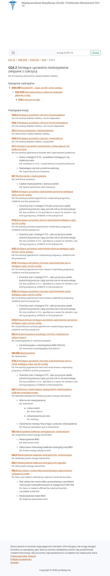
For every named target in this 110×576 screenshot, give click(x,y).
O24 (44, 59)
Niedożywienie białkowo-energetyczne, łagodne (39, 462)
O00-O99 (22, 59)
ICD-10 (11, 59)
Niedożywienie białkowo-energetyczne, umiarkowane (42, 454)
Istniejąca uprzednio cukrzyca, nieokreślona (37, 138)
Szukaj (95, 52)
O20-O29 (34, 59)
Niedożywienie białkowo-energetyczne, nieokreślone (40, 431)
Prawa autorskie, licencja (23, 556)
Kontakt (14, 562)
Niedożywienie (23, 352)
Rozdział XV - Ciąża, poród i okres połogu (37, 87)
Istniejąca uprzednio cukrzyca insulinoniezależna (40, 122)
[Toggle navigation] (13, 52)
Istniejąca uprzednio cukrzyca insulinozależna (38, 114)
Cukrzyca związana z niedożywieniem (33, 130)
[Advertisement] (55, 30)
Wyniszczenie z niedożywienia (29, 175)
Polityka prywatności (21, 559)
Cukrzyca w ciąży (29, 99)
